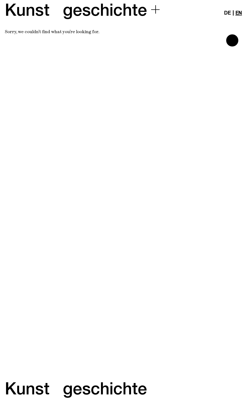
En (238, 13)
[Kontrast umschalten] (232, 40)
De (227, 13)
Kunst (27, 10)
